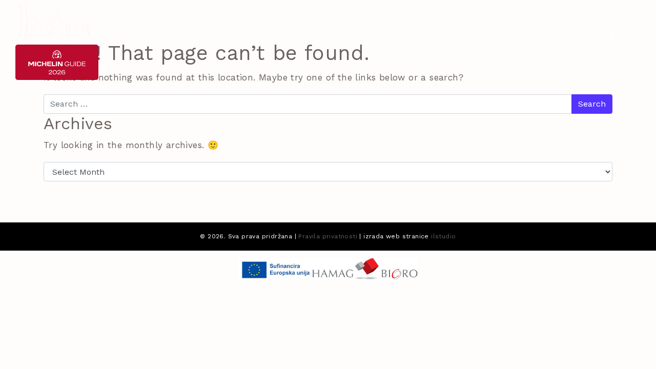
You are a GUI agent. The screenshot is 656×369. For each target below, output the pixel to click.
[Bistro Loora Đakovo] (52, 22)
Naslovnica (154, 40)
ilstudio (443, 236)
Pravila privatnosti (327, 236)
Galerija (313, 40)
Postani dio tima (385, 40)
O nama (210, 40)
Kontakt (458, 40)
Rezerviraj (515, 40)
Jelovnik (259, 40)
